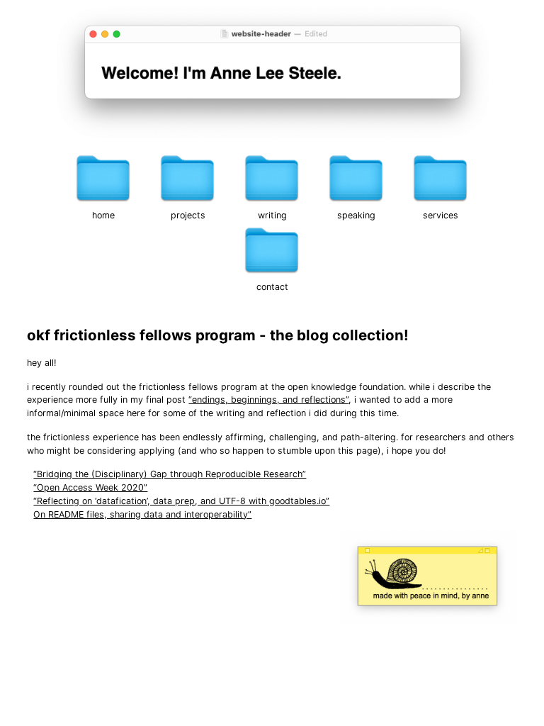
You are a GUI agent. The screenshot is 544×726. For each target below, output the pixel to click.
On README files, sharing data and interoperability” (142, 514)
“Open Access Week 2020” (90, 487)
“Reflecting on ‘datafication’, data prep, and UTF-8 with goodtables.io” (181, 501)
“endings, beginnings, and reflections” (268, 399)
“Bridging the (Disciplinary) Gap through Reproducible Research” (169, 474)
